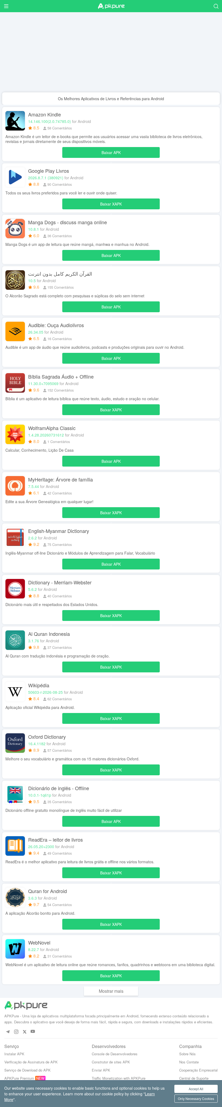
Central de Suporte (193, 1078)
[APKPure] (111, 6)
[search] (216, 6)
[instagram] (16, 1031)
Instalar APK (14, 1053)
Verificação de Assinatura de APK (31, 1061)
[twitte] (24, 1031)
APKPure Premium (19, 1078)
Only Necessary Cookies (196, 1098)
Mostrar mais (111, 991)
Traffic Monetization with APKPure (118, 1078)
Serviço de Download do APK (27, 1070)
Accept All (196, 1088)
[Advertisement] (111, 54)
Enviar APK (101, 1070)
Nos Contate (189, 1061)
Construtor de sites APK (111, 1061)
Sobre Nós (187, 1053)
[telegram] (7, 1031)
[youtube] (33, 1031)
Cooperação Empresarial (198, 1070)
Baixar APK (111, 154)
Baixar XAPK (111, 205)
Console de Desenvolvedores (115, 1053)
